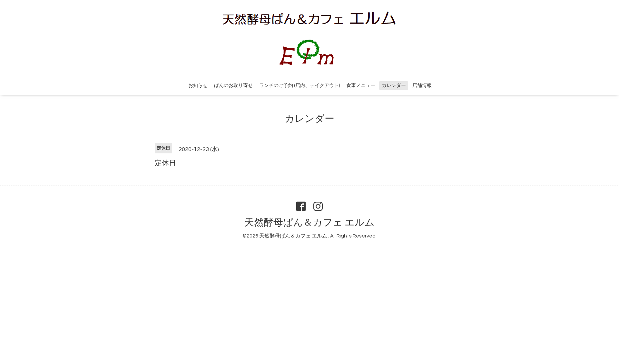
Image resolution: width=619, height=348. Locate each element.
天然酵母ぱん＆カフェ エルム (309, 222)
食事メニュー (360, 85)
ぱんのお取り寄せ (233, 85)
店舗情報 (422, 85)
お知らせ (198, 85)
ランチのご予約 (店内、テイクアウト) (299, 85)
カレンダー (394, 85)
